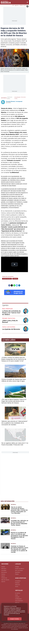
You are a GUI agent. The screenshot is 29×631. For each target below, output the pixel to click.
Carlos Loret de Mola (8, 327)
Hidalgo (17, 566)
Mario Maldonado (7, 308)
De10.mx (17, 602)
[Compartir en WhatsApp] (14, 285)
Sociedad (3, 570)
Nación (3, 576)
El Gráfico (17, 593)
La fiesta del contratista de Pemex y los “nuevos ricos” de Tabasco (11, 312)
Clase (16, 595)
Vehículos (17, 584)
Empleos (17, 582)
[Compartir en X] (12, 285)
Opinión (5, 305)
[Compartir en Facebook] (9, 285)
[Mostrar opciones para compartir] (27, 6)
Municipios (4, 572)
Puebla (17, 574)
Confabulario (18, 598)
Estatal (3, 566)
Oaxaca (15, 278)
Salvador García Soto (8, 318)
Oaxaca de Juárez (6, 108)
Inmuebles (17, 580)
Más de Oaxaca (5, 579)
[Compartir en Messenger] (17, 285)
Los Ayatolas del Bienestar (11, 329)
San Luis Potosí (19, 570)
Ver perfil (8, 102)
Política (3, 574)
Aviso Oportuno (19, 600)
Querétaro (17, 572)
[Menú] (27, 2)
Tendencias (4, 577)
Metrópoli (4, 97)
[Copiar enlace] (19, 285)
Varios (16, 586)
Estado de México (19, 568)
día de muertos (7, 278)
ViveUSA (17, 596)
